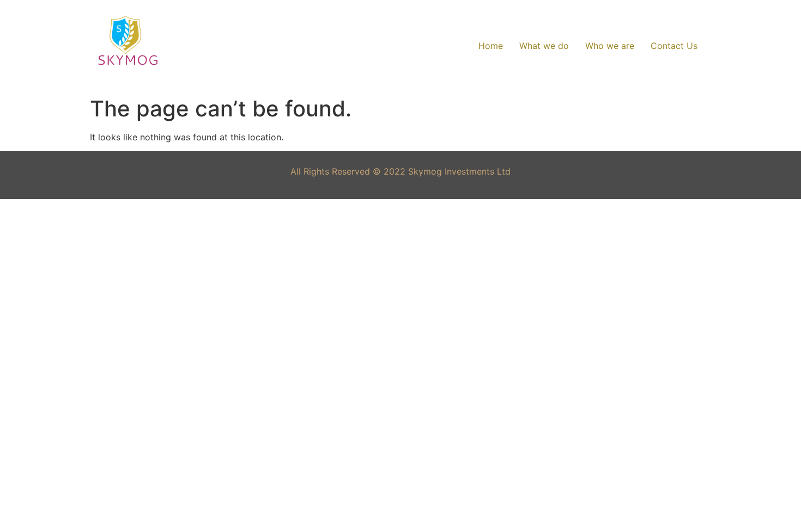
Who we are (609, 45)
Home (490, 45)
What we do (544, 45)
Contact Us (674, 45)
